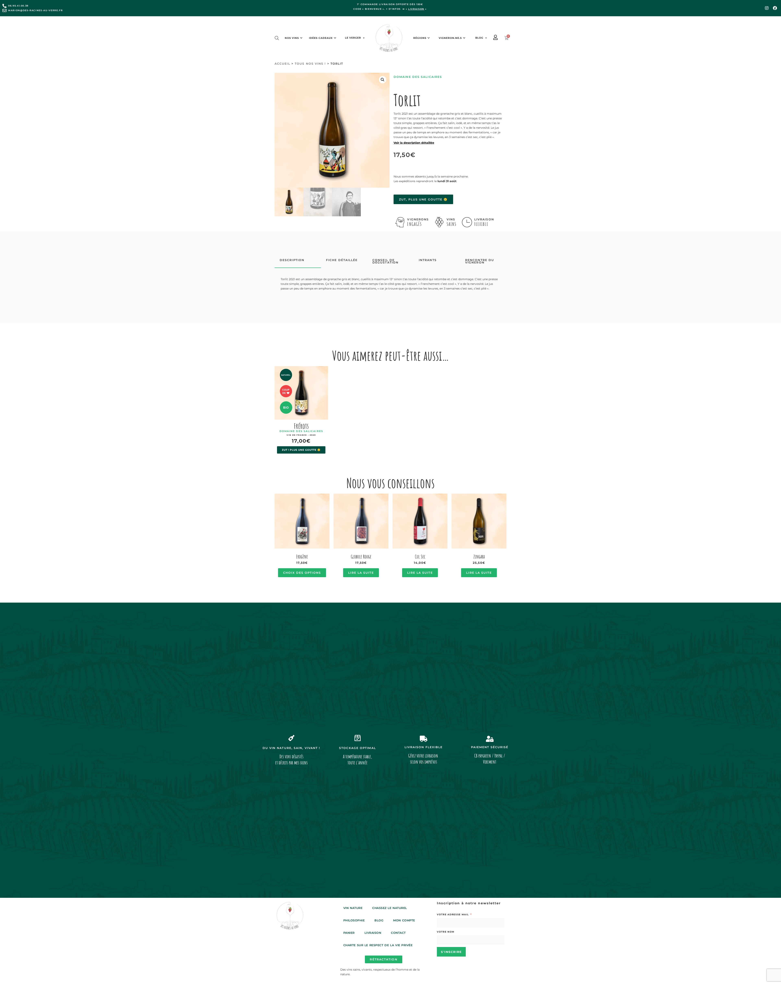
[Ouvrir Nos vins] (301, 38)
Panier (349, 933)
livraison (416, 9)
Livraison (372, 933)
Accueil (282, 63)
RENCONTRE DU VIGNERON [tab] (479, 261)
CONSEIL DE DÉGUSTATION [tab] (385, 261)
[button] (382, 79)
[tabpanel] (390, 284)
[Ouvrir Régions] (429, 38)
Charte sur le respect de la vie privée (378, 945)
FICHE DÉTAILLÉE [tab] (342, 260)
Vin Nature (352, 908)
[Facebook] (775, 8)
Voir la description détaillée (414, 143)
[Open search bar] (277, 38)
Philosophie (354, 920)
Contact (398, 933)
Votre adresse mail (453, 914)
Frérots (301, 426)
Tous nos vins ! (310, 63)
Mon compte (404, 920)
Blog (479, 37)
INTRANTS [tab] (428, 260)
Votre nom (445, 931)
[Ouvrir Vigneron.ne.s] (464, 38)
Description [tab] (292, 260)
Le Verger (353, 37)
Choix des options (302, 573)
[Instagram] (767, 8)
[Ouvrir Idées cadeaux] (335, 38)
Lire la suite (361, 573)
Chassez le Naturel (389, 908)
